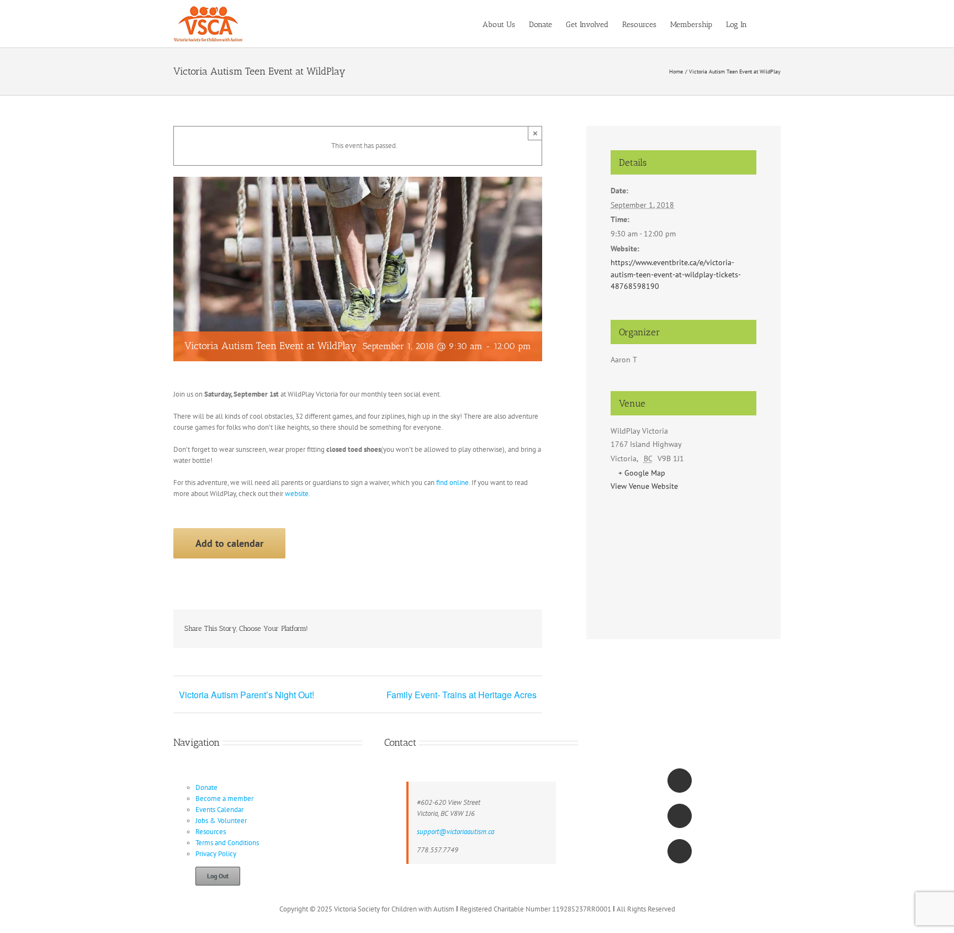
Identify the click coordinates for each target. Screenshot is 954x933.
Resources (210, 831)
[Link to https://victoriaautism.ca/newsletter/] (679, 851)
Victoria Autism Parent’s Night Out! (246, 694)
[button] (764, 24)
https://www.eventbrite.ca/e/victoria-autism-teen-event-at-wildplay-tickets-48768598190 (676, 274)
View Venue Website (644, 486)
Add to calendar (229, 543)
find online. (453, 482)
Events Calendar (219, 809)
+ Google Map (641, 473)
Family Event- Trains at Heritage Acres (461, 694)
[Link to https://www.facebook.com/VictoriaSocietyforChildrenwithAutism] (679, 780)
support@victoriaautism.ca (455, 831)
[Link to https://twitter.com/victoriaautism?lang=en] (679, 816)
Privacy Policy (215, 853)
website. (297, 493)
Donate (206, 787)
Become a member (224, 798)
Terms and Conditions (227, 842)
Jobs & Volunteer (221, 820)
